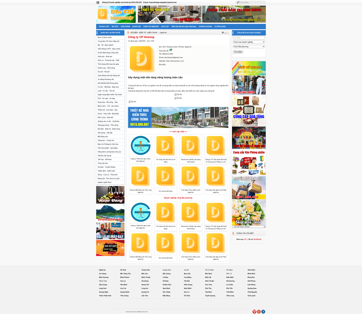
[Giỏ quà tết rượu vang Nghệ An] (110, 204)
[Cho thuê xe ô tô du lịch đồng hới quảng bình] (110, 222)
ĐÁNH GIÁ (136, 27)
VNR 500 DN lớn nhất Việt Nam (183, 27)
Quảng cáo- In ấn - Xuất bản (108, 121)
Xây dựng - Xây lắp (105, 133)
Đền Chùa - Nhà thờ (105, 118)
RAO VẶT (165, 27)
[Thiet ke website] (249, 75)
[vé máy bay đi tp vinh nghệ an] (110, 239)
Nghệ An (163, 33)
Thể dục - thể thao (105, 159)
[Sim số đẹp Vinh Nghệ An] (110, 256)
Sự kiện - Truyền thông (106, 167)
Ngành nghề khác (104, 182)
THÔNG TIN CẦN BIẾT (245, 233)
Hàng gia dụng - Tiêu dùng (108, 125)
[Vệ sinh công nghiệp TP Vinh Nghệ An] (249, 94)
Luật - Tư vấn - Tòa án (106, 91)
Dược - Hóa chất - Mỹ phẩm (108, 114)
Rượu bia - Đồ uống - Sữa (108, 102)
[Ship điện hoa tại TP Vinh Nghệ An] (249, 225)
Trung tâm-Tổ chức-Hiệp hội (108, 41)
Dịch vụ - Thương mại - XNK (108, 60)
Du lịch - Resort (104, 72)
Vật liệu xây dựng (104, 156)
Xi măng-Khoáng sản (106, 79)
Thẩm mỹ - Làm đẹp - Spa (108, 110)
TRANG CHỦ (104, 27)
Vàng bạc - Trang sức (106, 140)
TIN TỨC (115, 27)
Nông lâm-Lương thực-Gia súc (109, 152)
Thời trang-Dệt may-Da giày (108, 64)
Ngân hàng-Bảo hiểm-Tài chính (110, 95)
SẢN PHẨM (125, 27)
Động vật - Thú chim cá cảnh (109, 179)
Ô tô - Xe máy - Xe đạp (106, 98)
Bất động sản (103, 137)
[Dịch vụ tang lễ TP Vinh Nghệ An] (249, 148)
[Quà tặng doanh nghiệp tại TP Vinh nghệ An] (249, 126)
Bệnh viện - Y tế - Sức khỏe (108, 106)
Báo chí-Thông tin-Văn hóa (108, 144)
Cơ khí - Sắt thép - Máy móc (108, 87)
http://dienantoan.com (175, 61)
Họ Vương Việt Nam (166, 191)
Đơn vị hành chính (105, 37)
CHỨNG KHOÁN (205, 27)
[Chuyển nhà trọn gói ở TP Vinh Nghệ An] (249, 199)
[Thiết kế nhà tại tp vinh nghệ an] (178, 128)
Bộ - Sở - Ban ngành (105, 45)
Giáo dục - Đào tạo (105, 56)
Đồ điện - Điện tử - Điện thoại (109, 129)
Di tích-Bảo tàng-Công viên (108, 53)
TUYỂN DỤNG (220, 27)
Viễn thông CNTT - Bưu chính (109, 49)
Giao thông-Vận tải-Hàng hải (109, 76)
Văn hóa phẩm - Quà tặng (108, 148)
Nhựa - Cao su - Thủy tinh (108, 175)
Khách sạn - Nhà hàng (106, 68)
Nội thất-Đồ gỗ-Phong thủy (108, 83)
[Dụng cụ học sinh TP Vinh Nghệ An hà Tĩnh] (249, 175)
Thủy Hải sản (103, 163)
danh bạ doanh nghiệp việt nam (136, 311)
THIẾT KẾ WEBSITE (151, 27)
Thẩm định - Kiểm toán (106, 171)
